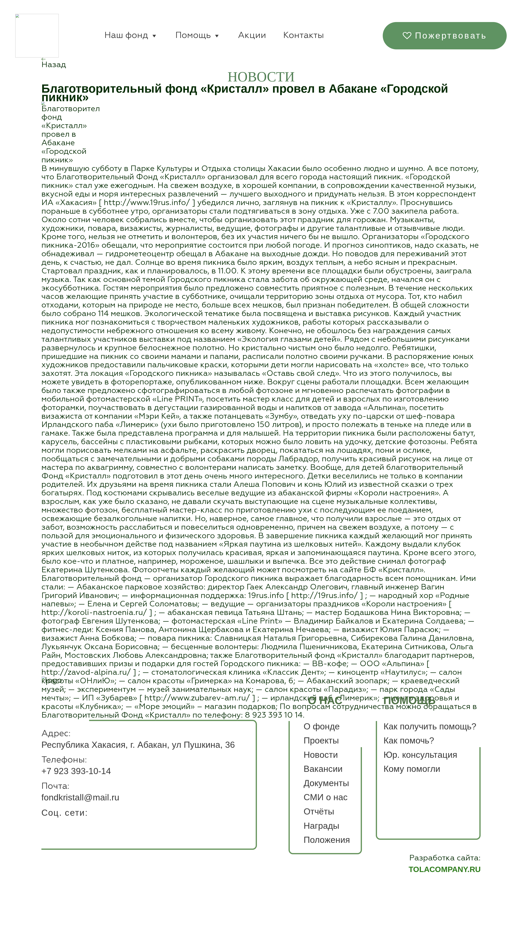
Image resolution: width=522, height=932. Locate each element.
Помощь (193, 35)
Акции (252, 35)
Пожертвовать (451, 35)
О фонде (322, 726)
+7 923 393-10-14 (76, 771)
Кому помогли (412, 769)
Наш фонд (126, 35)
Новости (321, 755)
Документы (326, 783)
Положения (327, 840)
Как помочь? (409, 740)
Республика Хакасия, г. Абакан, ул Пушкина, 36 (138, 745)
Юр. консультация (420, 755)
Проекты (321, 740)
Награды (321, 826)
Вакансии (323, 769)
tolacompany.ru (445, 869)
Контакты (303, 35)
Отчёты (319, 811)
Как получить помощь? (430, 726)
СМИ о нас (326, 797)
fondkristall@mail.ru (80, 797)
